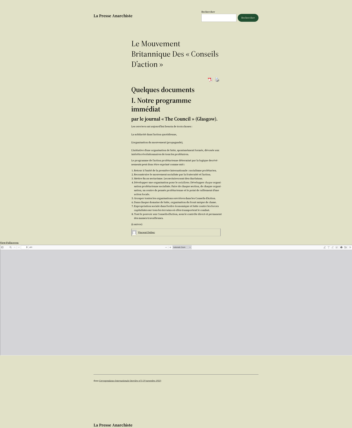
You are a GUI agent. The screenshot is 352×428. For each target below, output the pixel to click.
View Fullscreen (9, 242)
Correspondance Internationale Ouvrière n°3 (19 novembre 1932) (130, 380)
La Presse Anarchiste (113, 16)
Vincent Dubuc (146, 232)
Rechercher (208, 11)
